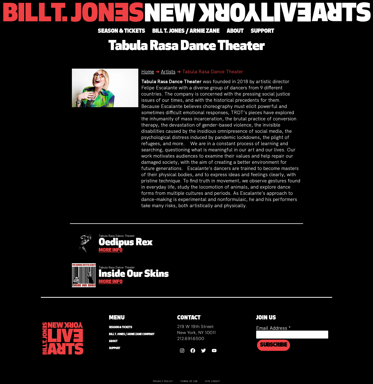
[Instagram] (182, 350)
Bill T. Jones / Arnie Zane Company (131, 334)
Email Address (273, 328)
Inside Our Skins (134, 274)
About (113, 341)
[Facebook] (193, 350)
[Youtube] (214, 350)
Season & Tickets (120, 327)
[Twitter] (203, 350)
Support (114, 348)
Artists (168, 71)
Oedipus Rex (126, 243)
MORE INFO (111, 250)
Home (147, 71)
